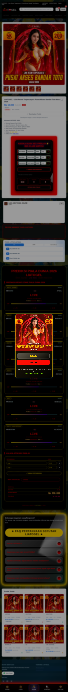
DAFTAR (33, 362)
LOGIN (33, 356)
